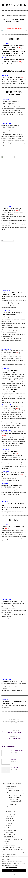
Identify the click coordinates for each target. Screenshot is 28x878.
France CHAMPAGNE (15, 795)
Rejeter (14, 874)
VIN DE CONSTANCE (10, 834)
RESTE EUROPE (8, 836)
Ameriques (9, 814)
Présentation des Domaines (12, 852)
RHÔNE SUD (14, 767)
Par (13, 721)
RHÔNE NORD (14, 799)
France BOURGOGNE (15, 793)
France (8, 788)
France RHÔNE (16, 719)
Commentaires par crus (11, 783)
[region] (14, 867)
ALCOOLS (7, 843)
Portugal (9, 820)
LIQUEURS (7, 841)
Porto (8, 823)
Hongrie (8, 825)
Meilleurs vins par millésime (13, 849)
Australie (9, 816)
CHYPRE (6, 827)
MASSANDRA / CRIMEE (10, 830)
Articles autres (8, 854)
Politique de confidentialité (11, 867)
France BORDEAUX (15, 790)
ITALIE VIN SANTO (9, 845)
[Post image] (5, 753)
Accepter (14, 870)
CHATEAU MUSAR (9, 832)
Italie (8, 809)
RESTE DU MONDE (9, 838)
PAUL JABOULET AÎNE (17, 750)
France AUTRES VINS (15, 807)
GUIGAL (13, 759)
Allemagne (10, 811)
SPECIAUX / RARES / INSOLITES (13, 839)
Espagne (8, 818)
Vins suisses (10, 786)
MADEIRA (7, 829)
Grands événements (10, 847)
